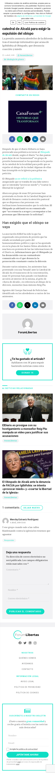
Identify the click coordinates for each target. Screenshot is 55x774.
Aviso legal (27, 681)
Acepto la (23, 749)
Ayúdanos (27, 664)
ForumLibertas (26, 55)
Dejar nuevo (32, 508)
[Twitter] (25, 643)
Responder (9, 540)
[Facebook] (20, 643)
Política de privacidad (27, 687)
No (19, 22)
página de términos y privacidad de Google (34, 16)
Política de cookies (27, 693)
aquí (19, 762)
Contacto (27, 669)
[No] (52, 13)
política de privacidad (27, 749)
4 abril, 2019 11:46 (18, 522)
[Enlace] (27, 634)
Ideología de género (15, 59)
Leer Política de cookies (34, 22)
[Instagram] (35, 643)
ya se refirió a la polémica (28, 178)
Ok (13, 22)
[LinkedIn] (30, 643)
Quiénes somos (27, 658)
